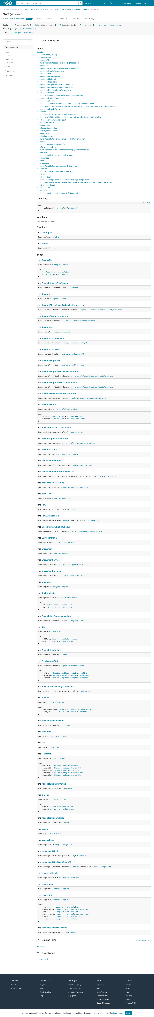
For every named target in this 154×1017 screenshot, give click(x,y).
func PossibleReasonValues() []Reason (56, 155)
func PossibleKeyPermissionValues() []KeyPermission (62, 139)
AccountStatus (49, 404)
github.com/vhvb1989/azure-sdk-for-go (35, 9)
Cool (68, 272)
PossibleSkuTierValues (53, 818)
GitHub (128, 988)
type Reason (42, 152)
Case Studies (16, 988)
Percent (78, 916)
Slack (127, 992)
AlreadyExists (81, 712)
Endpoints (47, 582)
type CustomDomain (45, 122)
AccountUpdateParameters (55, 438)
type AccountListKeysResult (48, 76)
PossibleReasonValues (53, 720)
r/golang (128, 996)
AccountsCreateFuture (53, 483)
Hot (67, 274)
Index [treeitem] (8, 52)
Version (45, 243)
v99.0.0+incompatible (14, 19)
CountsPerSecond (81, 914)
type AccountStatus (45, 93)
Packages (126, 3)
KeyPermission (49, 593)
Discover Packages (10, 9)
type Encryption (43, 125)
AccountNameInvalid (83, 709)
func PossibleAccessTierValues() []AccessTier (59, 63)
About (100, 980)
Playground (44, 985)
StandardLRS (76, 770)
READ (70, 607)
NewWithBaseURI (50, 516)
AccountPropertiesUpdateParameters (60, 382)
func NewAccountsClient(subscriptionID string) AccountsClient (67, 103)
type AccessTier (43, 60)
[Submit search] (80, 3)
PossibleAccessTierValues (55, 283)
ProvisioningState (50, 661)
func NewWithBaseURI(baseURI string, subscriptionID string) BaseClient (70, 117)
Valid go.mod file (23, 25)
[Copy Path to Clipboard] (98, 9)
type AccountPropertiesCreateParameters (55, 84)
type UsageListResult (46, 185)
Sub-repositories (74, 988)
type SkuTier (42, 169)
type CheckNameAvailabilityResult (51, 120)
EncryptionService (51, 560)
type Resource (43, 158)
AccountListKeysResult (53, 338)
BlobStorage (72, 639)
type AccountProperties (47, 82)
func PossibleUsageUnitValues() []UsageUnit (59, 193)
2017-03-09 (66, 9)
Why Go (88, 3)
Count (77, 912)
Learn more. (118, 1013)
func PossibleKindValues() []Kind (54, 144)
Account (46, 294)
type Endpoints (43, 133)
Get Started (45, 980)
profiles (56, 9)
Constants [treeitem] (9, 55)
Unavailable (80, 419)
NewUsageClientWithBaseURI (56, 862)
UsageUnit (47, 895)
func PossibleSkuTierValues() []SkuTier (56, 171)
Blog (98, 988)
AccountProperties (51, 360)
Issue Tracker (102, 992)
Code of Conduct (103, 1003)
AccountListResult (51, 349)
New (44, 505)
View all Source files (142, 941)
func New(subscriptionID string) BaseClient (58, 114)
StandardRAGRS (77, 773)
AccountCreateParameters (55, 316)
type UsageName (44, 188)
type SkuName (43, 163)
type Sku (40, 160)
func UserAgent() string (47, 55)
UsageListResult (50, 873)
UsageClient (48, 840)
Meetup (128, 999)
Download (100, 985)
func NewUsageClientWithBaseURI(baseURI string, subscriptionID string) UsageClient (76, 182)
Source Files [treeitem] (10, 71)
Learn (102, 3)
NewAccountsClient (51, 460)
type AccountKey (44, 74)
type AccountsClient (45, 101)
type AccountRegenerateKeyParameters (54, 90)
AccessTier (47, 260)
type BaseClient (43, 112)
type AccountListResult (46, 79)
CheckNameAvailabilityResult (56, 527)
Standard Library (74, 985)
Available (79, 416)
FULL (70, 605)
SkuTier (45, 795)
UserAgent (47, 232)
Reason (45, 697)
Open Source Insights (25, 32)
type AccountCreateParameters (50, 71)
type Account (42, 65)
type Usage (42, 174)
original (60, 208)
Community (141, 3)
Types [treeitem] (8, 66)
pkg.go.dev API (74, 996)
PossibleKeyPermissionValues (56, 616)
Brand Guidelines (103, 999)
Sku (43, 742)
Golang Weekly (130, 1003)
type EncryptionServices (47, 131)
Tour (41, 988)
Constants (41, 52)
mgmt (85, 9)
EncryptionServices (51, 571)
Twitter (128, 985)
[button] (16, 25)
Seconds (78, 919)
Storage (70, 641)
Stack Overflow (45, 992)
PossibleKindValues (51, 650)
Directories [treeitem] (9, 76)
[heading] (9, 3)
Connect (129, 980)
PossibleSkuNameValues (54, 784)
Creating (83, 673)
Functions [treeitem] (9, 63)
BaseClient (47, 493)
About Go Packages (75, 992)
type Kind (41, 141)
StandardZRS (76, 775)
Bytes (77, 907)
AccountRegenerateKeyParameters (59, 393)
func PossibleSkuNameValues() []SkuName (58, 166)
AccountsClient (49, 449)
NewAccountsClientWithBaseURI (58, 471)
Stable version (86, 25)
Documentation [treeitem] (11, 47)
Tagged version (68, 25)
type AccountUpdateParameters (50, 98)
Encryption (47, 549)
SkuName (46, 754)
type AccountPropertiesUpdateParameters (55, 87)
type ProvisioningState (46, 147)
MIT (67, 19)
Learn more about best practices (110, 25)
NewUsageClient (50, 851)
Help (41, 996)
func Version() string (45, 57)
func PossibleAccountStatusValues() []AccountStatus (62, 95)
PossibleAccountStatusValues (56, 427)
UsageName (47, 884)
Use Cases (15, 985)
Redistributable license (45, 25)
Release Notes (102, 996)
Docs (112, 3)
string (56, 237)
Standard (70, 809)
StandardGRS (76, 768)
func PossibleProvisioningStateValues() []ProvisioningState (65, 150)
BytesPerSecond (81, 909)
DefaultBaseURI (71, 208)
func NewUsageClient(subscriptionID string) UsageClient (64, 179)
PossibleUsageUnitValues (54, 927)
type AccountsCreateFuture (48, 109)
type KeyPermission (45, 136)
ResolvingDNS (84, 675)
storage (77, 9)
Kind (44, 627)
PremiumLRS (75, 765)
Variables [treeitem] (9, 59)
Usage (45, 829)
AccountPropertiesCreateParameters (60, 371)
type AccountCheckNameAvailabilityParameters (57, 68)
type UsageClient (44, 177)
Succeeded (83, 678)
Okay (128, 1013)
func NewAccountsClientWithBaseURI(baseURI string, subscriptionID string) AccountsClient (79, 106)
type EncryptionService (47, 128)
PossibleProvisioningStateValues (58, 686)
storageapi (43, 959)
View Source (147, 202)
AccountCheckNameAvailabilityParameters (63, 305)
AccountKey (47, 327)
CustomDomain (49, 538)
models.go (41, 946)
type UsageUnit (43, 190)
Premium (70, 807)
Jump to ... (9, 41)
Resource (46, 731)
